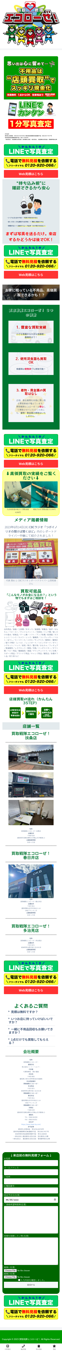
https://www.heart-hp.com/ (31, 1124)
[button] (8, 497)
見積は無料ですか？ (24, 1012)
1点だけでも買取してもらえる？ (29, 1041)
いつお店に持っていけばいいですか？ (31, 1020)
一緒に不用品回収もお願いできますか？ (31, 1031)
